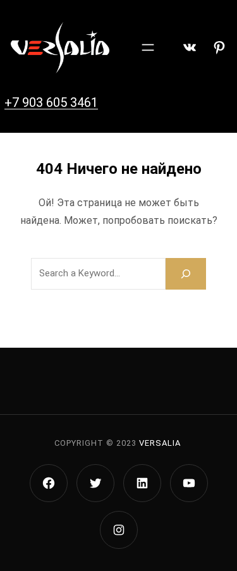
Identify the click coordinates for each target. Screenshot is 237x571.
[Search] (186, 273)
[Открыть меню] (148, 47)
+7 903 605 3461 (51, 102)
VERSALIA (160, 443)
